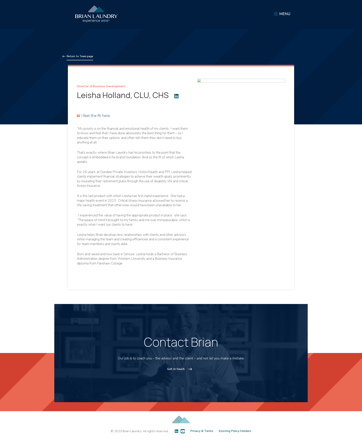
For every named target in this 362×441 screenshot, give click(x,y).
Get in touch (176, 369)
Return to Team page (80, 56)
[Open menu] (281, 13)
